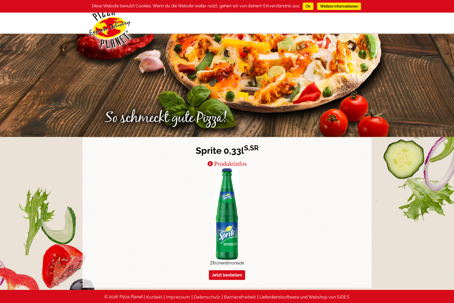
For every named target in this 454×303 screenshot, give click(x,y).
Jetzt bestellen (227, 275)
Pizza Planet (131, 296)
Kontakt (154, 297)
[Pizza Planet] (110, 28)
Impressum (178, 297)
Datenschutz (207, 297)
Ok (308, 6)
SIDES (343, 297)
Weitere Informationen (339, 6)
